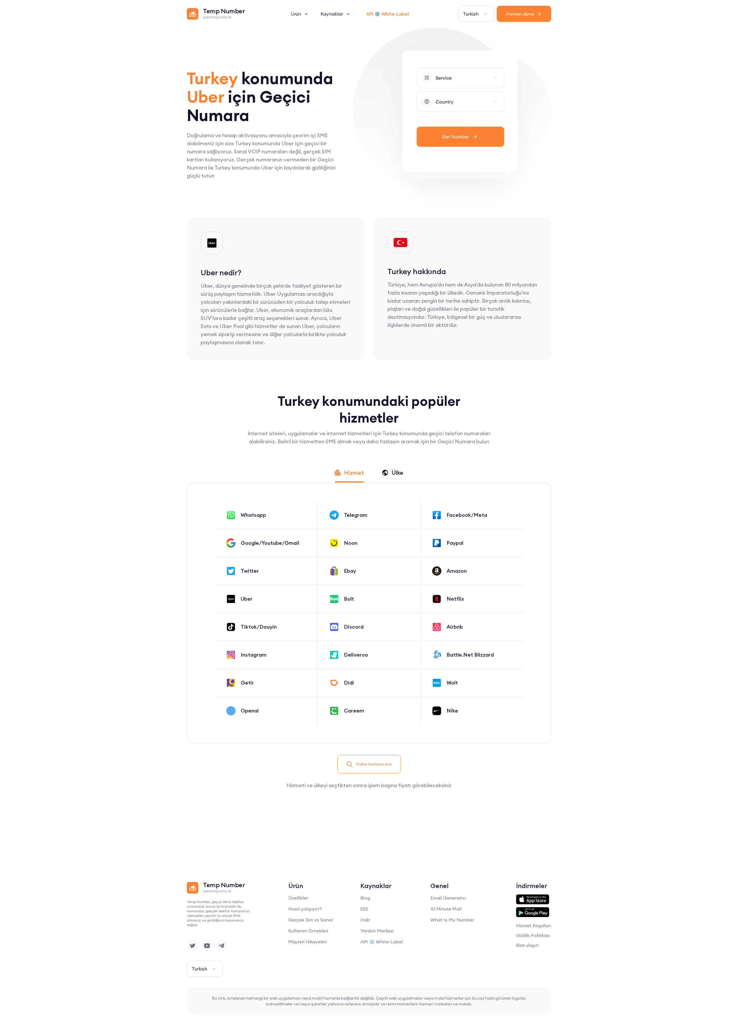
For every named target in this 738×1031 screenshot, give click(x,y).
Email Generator (448, 898)
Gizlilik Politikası (533, 935)
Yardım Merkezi (377, 931)
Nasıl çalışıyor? (305, 909)
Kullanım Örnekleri (308, 931)
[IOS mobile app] (532, 899)
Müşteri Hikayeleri (307, 942)
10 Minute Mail (446, 909)
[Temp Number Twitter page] (192, 945)
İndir (365, 920)
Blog (365, 898)
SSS (364, 909)
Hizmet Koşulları (533, 925)
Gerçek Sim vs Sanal (310, 920)
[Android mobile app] (532, 912)
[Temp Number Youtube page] (207, 945)
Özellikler (298, 898)
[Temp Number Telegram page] (221, 945)
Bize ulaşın (527, 945)
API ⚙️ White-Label (387, 14)
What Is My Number (452, 920)
